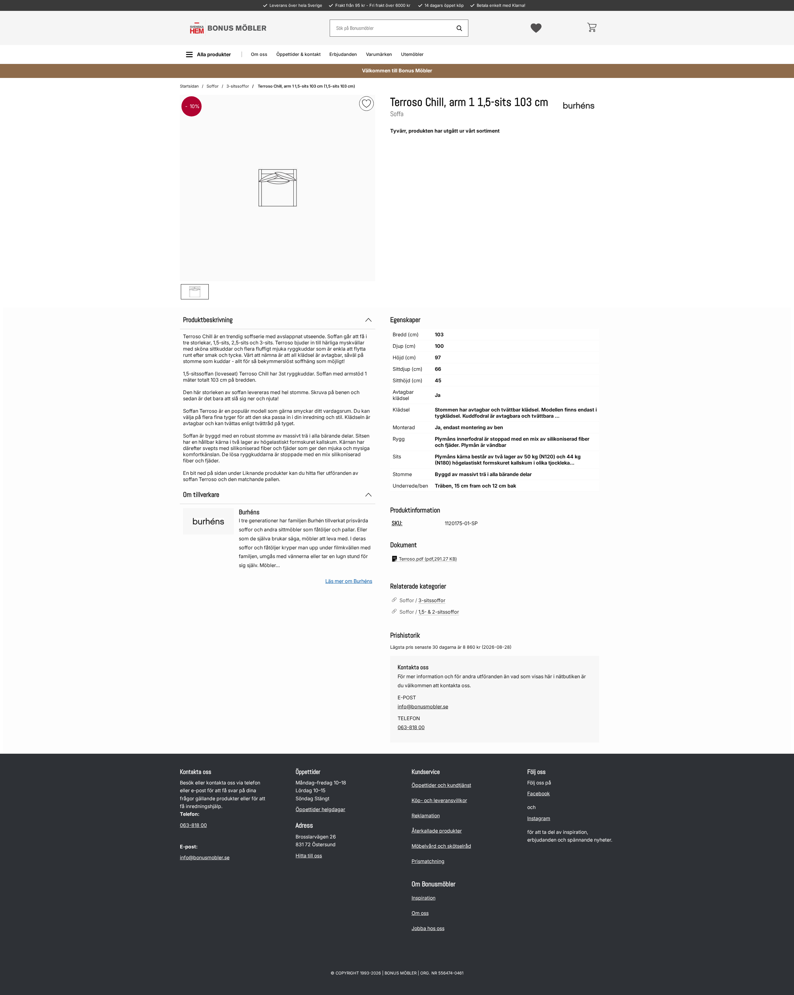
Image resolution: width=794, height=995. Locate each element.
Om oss (259, 54)
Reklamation (426, 816)
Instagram (538, 818)
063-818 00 (411, 727)
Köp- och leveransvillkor (439, 800)
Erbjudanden (343, 54)
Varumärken (379, 54)
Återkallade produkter (437, 831)
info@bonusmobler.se (423, 706)
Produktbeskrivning (208, 319)
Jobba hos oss (428, 928)
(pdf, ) (428, 558)
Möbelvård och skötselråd (441, 846)
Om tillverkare (201, 494)
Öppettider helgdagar (320, 809)
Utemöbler (412, 54)
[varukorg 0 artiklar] (591, 28)
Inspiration (423, 898)
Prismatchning (428, 861)
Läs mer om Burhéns (348, 581)
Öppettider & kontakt (298, 54)
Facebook (538, 794)
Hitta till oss (309, 856)
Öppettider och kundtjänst (441, 785)
